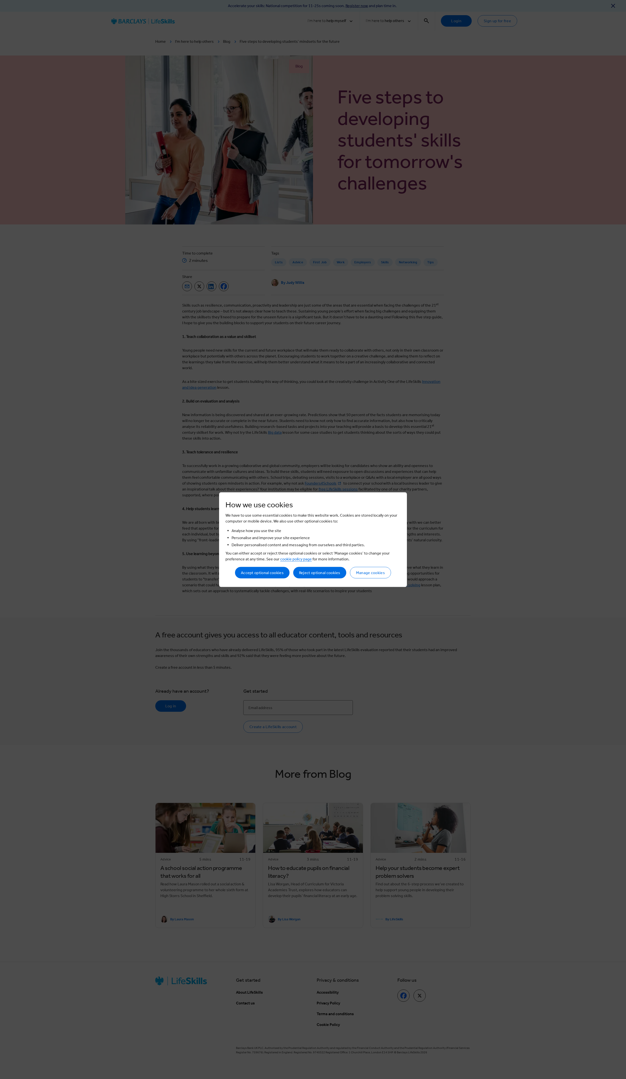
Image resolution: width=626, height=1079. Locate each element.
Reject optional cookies (319, 572)
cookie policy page (296, 558)
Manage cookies (370, 572)
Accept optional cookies (262, 572)
